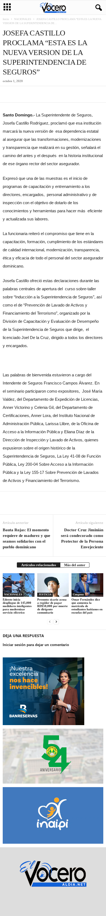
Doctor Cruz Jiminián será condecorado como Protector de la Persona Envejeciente (82, 538)
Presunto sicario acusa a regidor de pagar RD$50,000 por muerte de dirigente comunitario (52, 606)
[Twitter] (20, 94)
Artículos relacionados (38, 565)
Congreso (78, 594)
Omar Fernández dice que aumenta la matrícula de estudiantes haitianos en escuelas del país (86, 606)
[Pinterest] (33, 94)
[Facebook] (8, 94)
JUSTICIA (45, 594)
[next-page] (56, 621)
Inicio (6, 19)
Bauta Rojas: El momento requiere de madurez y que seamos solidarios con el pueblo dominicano (26, 538)
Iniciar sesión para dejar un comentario (36, 645)
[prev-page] (49, 621)
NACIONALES (22, 19)
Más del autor (74, 565)
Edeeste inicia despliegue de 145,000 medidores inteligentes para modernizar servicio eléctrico (17, 606)
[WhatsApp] (45, 94)
